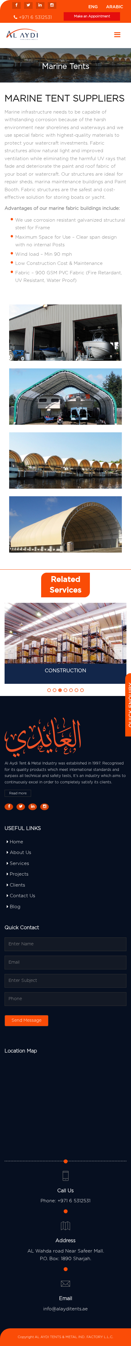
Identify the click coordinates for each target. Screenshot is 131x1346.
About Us (19, 852)
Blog (14, 907)
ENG (93, 7)
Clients (16, 885)
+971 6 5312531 (35, 17)
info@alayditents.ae (65, 1309)
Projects (18, 874)
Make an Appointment (92, 16)
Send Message (26, 1020)
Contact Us (21, 896)
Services (18, 863)
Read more (18, 793)
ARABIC (114, 7)
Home (15, 842)
